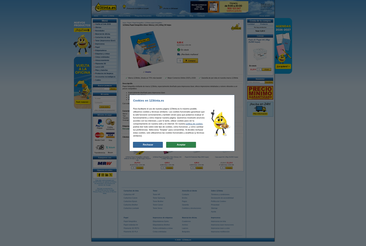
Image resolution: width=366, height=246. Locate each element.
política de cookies (194, 124)
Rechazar (148, 144)
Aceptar (181, 144)
